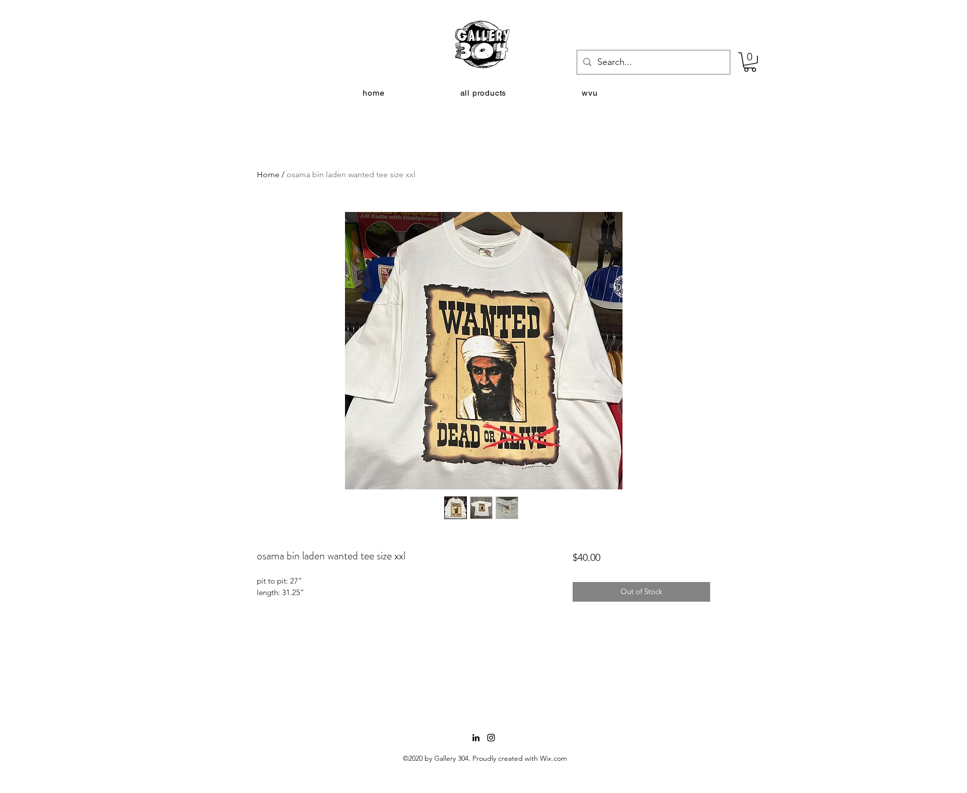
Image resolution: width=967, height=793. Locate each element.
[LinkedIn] (476, 738)
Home (268, 174)
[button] (750, 62)
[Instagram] (491, 738)
